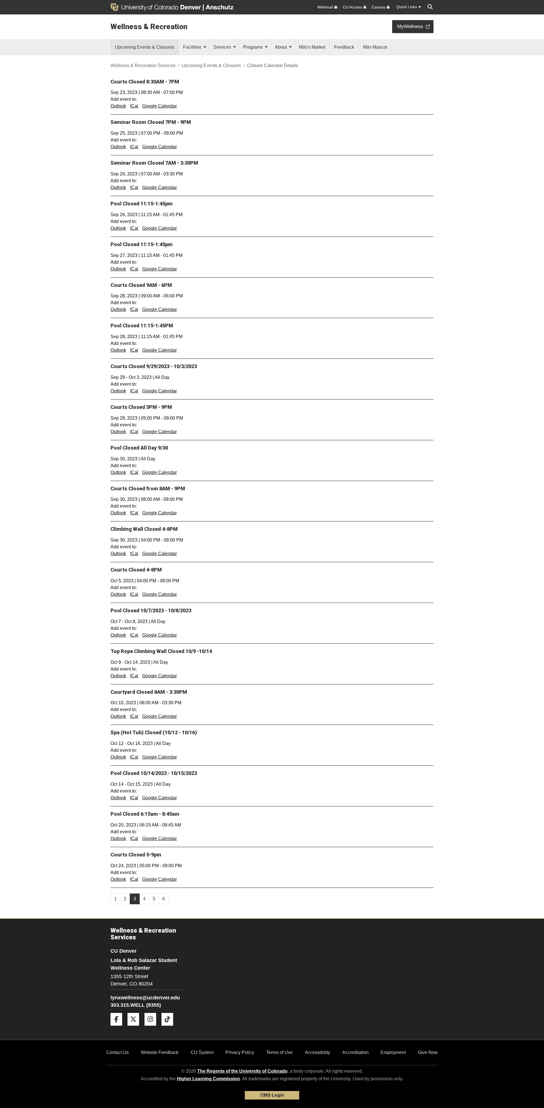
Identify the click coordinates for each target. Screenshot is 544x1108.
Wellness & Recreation (148, 26)
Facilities (192, 47)
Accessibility (317, 1052)
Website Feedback (159, 1052)
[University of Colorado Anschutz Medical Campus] (220, 7)
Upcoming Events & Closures (211, 65)
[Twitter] (135, 1027)
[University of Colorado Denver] (156, 7)
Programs (253, 47)
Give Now (428, 1052)
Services (222, 47)
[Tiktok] (169, 1027)
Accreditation (355, 1052)
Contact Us (117, 1052)
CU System (202, 1052)
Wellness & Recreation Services (142, 65)
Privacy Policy (240, 1052)
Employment (393, 1052)
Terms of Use (279, 1052)
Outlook (118, 106)
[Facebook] (118, 1027)
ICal (134, 106)
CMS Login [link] (272, 1095)
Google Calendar (159, 106)
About (281, 47)
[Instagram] (152, 1027)
